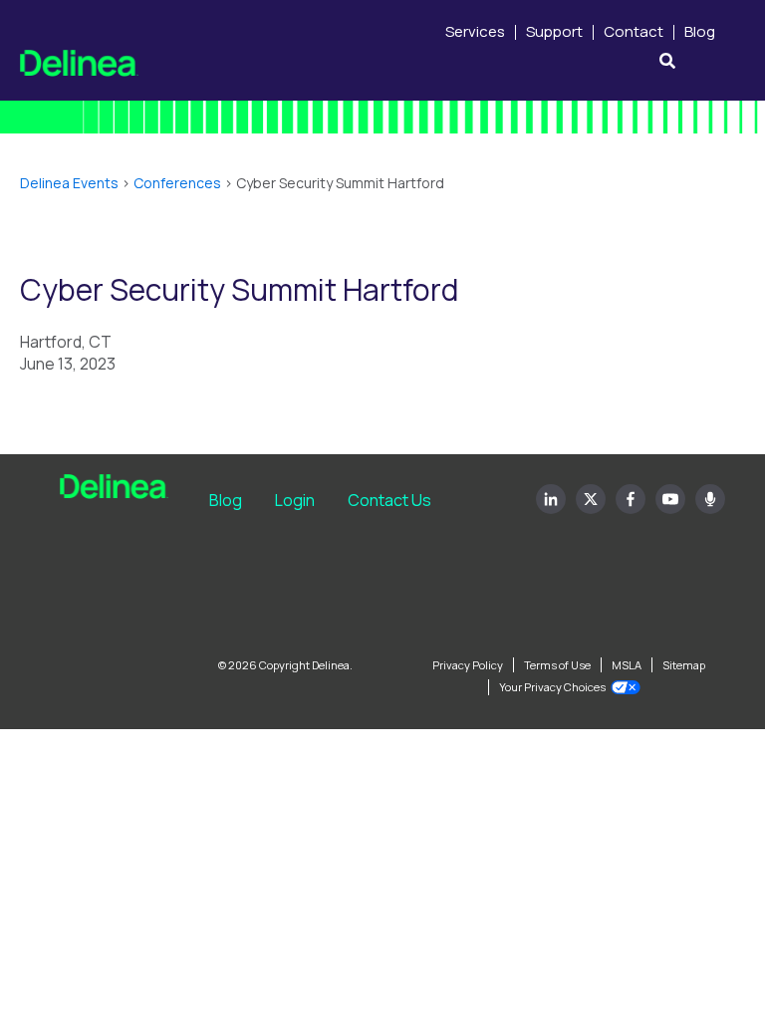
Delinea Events (69, 182)
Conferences (177, 182)
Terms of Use (557, 664)
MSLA (626, 664)
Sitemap (683, 664)
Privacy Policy (467, 664)
